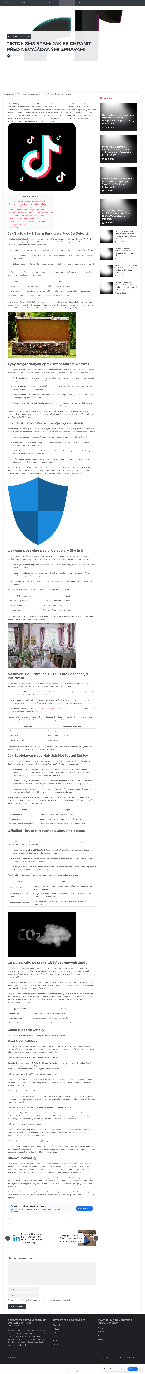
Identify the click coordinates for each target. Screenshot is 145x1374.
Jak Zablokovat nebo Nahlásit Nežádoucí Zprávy (27, 216)
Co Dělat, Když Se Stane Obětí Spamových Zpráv (27, 221)
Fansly (100, 1328)
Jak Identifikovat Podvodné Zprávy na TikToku (26, 207)
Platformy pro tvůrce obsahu (43, 3)
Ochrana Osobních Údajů (128, 1358)
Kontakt (88, 3)
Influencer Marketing (21, 3)
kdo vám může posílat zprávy (45, 708)
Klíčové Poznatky (15, 227)
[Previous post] (8, 1238)
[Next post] (96, 1238)
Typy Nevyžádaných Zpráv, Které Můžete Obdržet (27, 204)
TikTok (26, 36)
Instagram (57, 1329)
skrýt (36, 196)
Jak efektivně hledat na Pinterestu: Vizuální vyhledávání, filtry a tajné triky (124, 252)
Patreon (101, 1340)
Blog (102, 1358)
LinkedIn (56, 1333)
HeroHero (101, 1332)
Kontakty (115, 1358)
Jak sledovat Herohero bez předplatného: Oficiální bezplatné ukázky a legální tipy (125, 234)
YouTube (56, 1345)
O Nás (79, 3)
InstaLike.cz (19, 56)
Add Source (132, 1369)
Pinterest (56, 1337)
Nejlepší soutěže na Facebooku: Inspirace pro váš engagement (71, 1238)
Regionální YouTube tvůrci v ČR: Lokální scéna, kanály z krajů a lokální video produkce (125, 269)
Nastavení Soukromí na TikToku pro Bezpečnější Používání (31, 213)
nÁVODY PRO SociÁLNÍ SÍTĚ (69, 1320)
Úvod (8, 3)
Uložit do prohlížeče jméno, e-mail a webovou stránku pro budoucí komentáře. (40, 1300)
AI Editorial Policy (72, 1371)
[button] (138, 3)
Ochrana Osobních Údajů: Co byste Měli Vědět (26, 210)
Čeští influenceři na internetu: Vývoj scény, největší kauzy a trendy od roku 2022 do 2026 (125, 286)
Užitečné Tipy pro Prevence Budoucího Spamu (26, 218)
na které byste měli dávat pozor (59, 720)
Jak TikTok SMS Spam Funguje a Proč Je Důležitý (27, 201)
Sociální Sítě (65, 3)
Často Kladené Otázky (17, 224)
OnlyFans (101, 1336)
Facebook (56, 1325)
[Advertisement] (72, 77)
